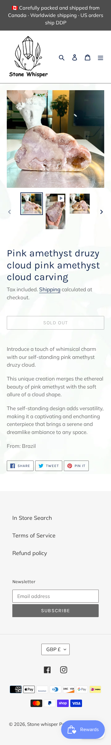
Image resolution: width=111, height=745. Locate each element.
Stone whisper (42, 724)
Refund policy (29, 553)
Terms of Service (34, 535)
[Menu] (100, 57)
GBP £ (53, 649)
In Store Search (32, 517)
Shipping (49, 289)
